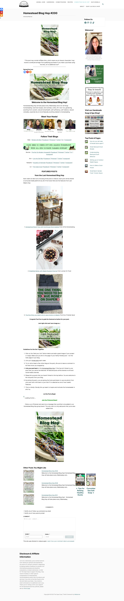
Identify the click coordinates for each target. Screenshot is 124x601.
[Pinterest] (27, 72)
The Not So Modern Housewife (41, 152)
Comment (26, 516)
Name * (27, 534)
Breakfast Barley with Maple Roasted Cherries (43, 271)
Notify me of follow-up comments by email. (38, 511)
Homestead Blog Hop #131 (50, 495)
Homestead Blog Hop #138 (50, 483)
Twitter (58, 140)
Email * (47, 534)
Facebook (46, 140)
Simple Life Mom (37, 140)
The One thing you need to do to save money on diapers (42, 315)
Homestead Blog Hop (27, 16)
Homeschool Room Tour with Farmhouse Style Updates (42, 227)
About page (27, 588)
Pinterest (52, 140)
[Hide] (0, 18)
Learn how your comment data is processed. (60, 541)
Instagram (68, 140)
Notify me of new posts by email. (35, 513)
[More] (30, 72)
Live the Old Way (38, 158)
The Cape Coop (37, 167)
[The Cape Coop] (27, 4)
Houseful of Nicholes (39, 162)
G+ (63, 140)
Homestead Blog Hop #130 (50, 471)
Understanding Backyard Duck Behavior (94, 154)
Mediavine (77, 594)
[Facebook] (24, 72)
